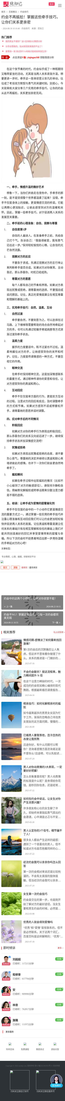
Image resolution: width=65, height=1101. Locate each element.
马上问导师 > (59, 632)
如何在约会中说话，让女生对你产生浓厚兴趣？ (42, 800)
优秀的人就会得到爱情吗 (38, 922)
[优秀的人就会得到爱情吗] (11, 931)
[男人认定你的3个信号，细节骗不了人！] (11, 842)
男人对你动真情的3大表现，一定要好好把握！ (42, 769)
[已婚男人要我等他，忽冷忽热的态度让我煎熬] (11, 746)
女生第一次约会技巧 (35, 894)
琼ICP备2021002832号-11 (43, 1066)
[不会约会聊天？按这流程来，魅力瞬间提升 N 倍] (11, 683)
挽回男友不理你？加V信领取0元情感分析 (24, 41)
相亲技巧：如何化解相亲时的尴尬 (42, 705)
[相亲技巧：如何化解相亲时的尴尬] (11, 715)
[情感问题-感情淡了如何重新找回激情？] (11, 651)
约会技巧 (26, 28)
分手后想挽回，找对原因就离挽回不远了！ (25, 46)
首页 (3, 12)
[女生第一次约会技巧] (11, 903)
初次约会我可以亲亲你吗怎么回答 (42, 864)
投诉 (52, 4)
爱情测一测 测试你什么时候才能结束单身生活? (26, 51)
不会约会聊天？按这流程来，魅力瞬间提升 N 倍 (42, 673)
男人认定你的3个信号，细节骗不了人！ (42, 832)
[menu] (59, 6)
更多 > (60, 948)
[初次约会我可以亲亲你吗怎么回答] (11, 873)
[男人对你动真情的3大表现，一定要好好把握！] (11, 778)
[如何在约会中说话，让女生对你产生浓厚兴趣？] (11, 810)
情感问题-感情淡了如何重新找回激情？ (42, 642)
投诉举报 (56, 1066)
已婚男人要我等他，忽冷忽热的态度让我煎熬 (42, 737)
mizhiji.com (23, 1066)
